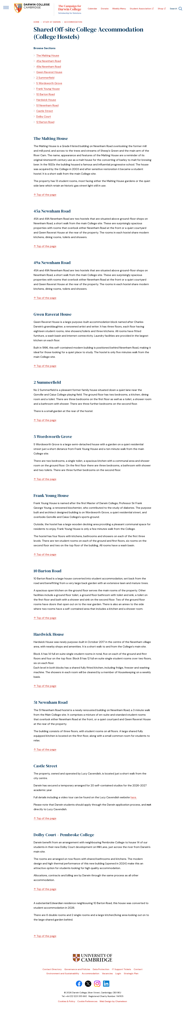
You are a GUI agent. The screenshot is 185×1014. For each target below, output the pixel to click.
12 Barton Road (45, 122)
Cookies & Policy (66, 1001)
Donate (104, 8)
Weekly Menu (119, 8)
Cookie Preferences (87, 1001)
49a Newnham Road (48, 66)
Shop (160, 8)
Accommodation (73, 22)
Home (36, 22)
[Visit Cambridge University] (92, 961)
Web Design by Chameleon (113, 1001)
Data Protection (101, 969)
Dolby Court (43, 116)
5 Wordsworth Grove (49, 83)
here (134, 797)
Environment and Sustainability (63, 973)
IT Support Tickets (121, 969)
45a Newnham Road (48, 61)
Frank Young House (48, 88)
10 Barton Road (45, 94)
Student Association (140, 8)
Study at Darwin (52, 22)
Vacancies (107, 973)
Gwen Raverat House (49, 72)
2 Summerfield (45, 77)
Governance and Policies (77, 969)
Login (118, 973)
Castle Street (44, 111)
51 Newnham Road (47, 105)
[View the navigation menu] (6, 7)
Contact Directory (52, 969)
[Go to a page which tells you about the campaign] (69, 9)
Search (173, 8)
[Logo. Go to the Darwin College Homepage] (32, 8)
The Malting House (47, 55)
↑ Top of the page (45, 194)
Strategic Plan (131, 973)
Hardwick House (46, 100)
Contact (138, 969)
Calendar (92, 8)
